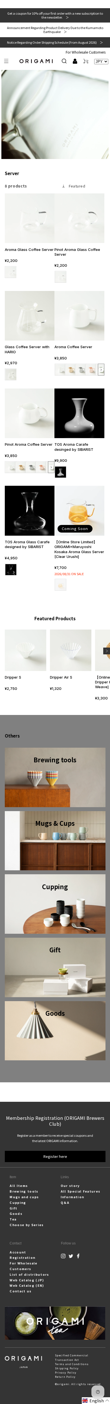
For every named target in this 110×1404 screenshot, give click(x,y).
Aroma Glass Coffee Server (29, 249)
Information (72, 1197)
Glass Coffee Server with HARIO (27, 349)
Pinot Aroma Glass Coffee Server (77, 252)
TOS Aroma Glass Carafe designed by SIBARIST (27, 544)
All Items (19, 1185)
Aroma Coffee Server (73, 347)
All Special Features (80, 1191)
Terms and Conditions (72, 1364)
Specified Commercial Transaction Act (71, 1357)
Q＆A (65, 1202)
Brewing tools (24, 1191)
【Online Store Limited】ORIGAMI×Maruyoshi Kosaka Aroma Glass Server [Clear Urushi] (79, 549)
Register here (55, 1156)
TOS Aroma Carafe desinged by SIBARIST (73, 446)
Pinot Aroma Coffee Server (28, 444)
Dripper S (13, 677)
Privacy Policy (65, 1372)
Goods (16, 1213)
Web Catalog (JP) (27, 1280)
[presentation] (101, 370)
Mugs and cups (24, 1197)
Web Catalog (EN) (27, 1285)
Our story (70, 1185)
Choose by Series (26, 1224)
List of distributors (29, 1274)
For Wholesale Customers (85, 52)
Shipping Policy (67, 1368)
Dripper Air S (61, 677)
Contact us (20, 1291)
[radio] (10, 272)
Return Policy (65, 1377)
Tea (13, 1219)
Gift (13, 1208)
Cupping (18, 1202)
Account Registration (22, 1255)
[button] (6, 61)
